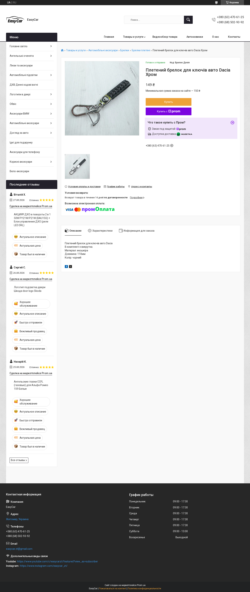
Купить (168, 101)
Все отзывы (18, 460)
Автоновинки (194, 36)
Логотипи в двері (20, 94)
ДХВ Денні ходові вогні (24, 84)
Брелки (124, 50)
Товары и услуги (133, 36)
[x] (70, 267)
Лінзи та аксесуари (21, 65)
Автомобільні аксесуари (103, 50)
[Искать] (188, 20)
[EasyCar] (15, 20)
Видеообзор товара (164, 36)
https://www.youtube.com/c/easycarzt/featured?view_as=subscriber (57, 561)
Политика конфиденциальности (144, 588)
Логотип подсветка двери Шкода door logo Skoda (29, 289)
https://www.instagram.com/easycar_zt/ (44, 565)
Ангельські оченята (22, 55)
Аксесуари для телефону (25, 152)
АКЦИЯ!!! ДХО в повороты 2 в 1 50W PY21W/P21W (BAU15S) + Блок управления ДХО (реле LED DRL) (32, 220)
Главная (109, 36)
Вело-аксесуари (19, 171)
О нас (215, 36)
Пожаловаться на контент (112, 588)
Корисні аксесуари (21, 161)
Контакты (234, 36)
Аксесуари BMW (19, 113)
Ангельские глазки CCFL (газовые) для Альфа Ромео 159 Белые (31, 385)
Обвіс (13, 103)
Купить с (162, 111)
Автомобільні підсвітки (24, 75)
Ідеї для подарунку (21, 142)
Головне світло (18, 46)
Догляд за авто (19, 132)
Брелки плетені (141, 50)
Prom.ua (141, 585)
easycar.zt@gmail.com (19, 548)
